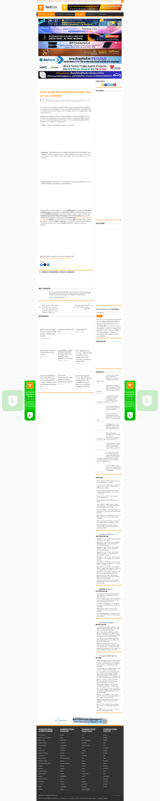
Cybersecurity (59, 14)
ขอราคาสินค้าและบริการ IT (69, 1)
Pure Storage (85, 773)
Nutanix (84, 766)
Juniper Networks (42, 771)
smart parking (70, 272)
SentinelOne (63, 776)
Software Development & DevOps (63, 101)
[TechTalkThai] (50, 7)
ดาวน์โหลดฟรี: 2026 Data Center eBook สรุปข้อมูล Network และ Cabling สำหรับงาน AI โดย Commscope (108, 595)
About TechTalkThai (41, 1)
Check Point (63, 740)
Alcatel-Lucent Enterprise (44, 737)
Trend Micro (63, 786)
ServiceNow (106, 776)
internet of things (53, 272)
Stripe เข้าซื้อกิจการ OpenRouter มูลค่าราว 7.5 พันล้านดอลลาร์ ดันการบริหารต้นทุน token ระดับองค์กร (108, 517)
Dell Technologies (86, 740)
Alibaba (105, 740)
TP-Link (40, 784)
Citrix (104, 745)
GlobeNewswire (86, 1)
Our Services (59, 1)
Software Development (50, 101)
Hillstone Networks (65, 758)
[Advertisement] (109, 293)
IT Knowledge (81, 100)
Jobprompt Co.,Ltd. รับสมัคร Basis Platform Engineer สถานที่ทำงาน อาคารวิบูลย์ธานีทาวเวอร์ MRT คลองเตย (108, 549)
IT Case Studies (73, 100)
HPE (83, 748)
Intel (83, 758)
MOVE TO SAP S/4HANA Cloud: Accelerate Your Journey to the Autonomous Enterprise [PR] (108, 706)
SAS (104, 773)
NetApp (84, 763)
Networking (50, 14)
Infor (104, 758)
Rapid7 (62, 771)
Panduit (40, 776)
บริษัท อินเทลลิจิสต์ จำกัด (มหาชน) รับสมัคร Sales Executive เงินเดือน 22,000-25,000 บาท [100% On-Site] (108, 581)
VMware (105, 784)
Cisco (43, 100)
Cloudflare (62, 742)
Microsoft (105, 761)
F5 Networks (41, 755)
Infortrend (84, 755)
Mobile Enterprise (90, 14)
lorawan (62, 272)
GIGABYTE (84, 742)
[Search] (122, 1)
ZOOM (105, 786)
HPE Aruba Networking (44, 763)
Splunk (62, 781)
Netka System (42, 773)
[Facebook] (107, 2)
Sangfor (62, 773)
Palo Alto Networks (65, 763)
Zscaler (62, 789)
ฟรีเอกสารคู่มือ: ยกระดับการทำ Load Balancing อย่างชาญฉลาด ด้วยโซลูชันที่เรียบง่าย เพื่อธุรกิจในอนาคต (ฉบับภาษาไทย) (108, 600)
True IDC (105, 781)
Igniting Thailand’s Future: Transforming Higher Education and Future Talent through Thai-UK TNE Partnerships (108, 576)
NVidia (83, 768)
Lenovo (83, 761)
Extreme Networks (43, 753)
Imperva (62, 761)
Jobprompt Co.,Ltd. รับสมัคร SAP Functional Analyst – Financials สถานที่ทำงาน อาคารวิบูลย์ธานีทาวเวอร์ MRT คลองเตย (109, 563)
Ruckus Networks (42, 779)
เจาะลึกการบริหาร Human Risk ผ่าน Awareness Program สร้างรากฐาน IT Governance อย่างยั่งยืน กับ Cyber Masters (108, 378)
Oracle (83, 771)
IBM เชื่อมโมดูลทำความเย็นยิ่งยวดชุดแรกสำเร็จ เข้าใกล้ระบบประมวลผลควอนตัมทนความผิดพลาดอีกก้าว (107, 526)
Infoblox (40, 768)
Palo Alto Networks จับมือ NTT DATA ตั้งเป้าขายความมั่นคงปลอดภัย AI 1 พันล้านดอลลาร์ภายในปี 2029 (108, 492)
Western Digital (85, 789)
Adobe (105, 735)
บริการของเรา (51, 1)
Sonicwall (105, 779)
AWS (104, 742)
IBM (83, 753)
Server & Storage (69, 14)
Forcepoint (63, 748)
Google (105, 750)
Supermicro (84, 784)
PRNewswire (94, 1)
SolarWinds (41, 781)
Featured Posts (41, 14)
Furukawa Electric (42, 761)
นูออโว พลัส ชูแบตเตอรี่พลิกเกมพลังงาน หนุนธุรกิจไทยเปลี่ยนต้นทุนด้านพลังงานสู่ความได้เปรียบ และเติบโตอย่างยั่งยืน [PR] (108, 628)
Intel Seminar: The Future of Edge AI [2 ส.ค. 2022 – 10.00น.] (47, 352)
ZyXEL (40, 786)
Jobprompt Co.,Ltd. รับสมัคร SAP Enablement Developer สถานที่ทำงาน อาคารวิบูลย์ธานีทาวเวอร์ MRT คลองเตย (108, 544)
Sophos (62, 779)
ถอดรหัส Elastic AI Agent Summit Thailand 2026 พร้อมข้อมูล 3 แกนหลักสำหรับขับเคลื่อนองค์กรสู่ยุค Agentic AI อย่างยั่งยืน (108, 388)
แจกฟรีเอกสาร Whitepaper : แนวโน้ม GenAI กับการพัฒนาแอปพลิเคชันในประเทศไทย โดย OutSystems (108, 605)
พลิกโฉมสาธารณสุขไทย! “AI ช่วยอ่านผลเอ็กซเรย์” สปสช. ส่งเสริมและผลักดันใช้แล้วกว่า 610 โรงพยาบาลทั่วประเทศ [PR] (109, 696)
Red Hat (105, 766)
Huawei (40, 766)
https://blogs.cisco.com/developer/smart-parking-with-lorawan (56, 258)
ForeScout (62, 750)
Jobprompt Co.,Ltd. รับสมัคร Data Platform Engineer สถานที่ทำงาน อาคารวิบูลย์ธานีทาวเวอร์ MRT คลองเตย (108, 553)
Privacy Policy (114, 334)
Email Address (100, 312)
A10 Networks (42, 735)
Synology (84, 786)
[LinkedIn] (110, 2)
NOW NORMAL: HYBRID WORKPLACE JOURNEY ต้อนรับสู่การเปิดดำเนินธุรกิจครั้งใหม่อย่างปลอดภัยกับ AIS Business (65, 354)
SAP (104, 771)
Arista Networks (42, 742)
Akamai (62, 735)
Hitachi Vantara (85, 745)
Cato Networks (42, 745)
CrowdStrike (63, 745)
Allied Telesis (41, 740)
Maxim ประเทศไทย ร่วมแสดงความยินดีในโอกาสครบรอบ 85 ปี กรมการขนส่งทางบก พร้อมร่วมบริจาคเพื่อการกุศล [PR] (107, 681)
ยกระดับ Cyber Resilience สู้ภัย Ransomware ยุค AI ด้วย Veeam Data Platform (113, 408)
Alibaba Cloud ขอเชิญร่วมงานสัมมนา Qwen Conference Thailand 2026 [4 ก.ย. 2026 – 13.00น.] (108, 701)
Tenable (62, 784)
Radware (62, 768)
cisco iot (45, 272)
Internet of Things (65, 100)
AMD (83, 735)
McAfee (62, 766)
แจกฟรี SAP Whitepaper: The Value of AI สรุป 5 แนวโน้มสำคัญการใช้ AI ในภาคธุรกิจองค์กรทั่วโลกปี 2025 (108, 615)
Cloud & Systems (80, 14)
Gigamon (62, 755)
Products (42, 101)
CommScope (41, 750)
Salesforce (105, 768)
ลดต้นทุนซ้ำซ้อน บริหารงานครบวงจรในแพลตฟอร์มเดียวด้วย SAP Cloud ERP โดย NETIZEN (107, 610)
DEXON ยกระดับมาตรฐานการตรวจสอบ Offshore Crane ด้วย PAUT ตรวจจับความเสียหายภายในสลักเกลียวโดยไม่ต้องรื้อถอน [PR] (108, 645)
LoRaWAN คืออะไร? (81, 329)
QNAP (83, 776)
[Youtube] (112, 2)
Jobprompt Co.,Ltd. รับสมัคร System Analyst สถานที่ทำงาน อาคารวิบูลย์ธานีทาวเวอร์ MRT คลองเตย (108, 558)
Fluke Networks (42, 758)
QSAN (83, 779)
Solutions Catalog (102, 14)
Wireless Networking (75, 101)
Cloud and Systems (49, 100)
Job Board (79, 1)
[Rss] (106, 2)
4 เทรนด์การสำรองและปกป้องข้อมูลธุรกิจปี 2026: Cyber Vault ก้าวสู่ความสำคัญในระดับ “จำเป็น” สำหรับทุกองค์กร (109, 416)
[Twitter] (109, 2)
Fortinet (40, 789)
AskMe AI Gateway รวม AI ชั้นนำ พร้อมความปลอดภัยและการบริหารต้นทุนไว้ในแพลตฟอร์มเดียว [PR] (108, 511)
